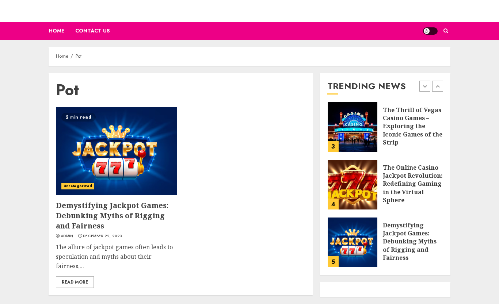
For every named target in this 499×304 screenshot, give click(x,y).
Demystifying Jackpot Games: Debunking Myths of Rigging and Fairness (112, 215)
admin (67, 236)
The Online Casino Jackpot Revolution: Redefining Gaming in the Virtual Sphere (413, 183)
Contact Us (92, 30)
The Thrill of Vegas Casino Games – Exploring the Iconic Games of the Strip (412, 126)
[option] (385, 130)
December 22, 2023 (102, 236)
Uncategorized (78, 186)
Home (56, 30)
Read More (75, 282)
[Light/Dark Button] (430, 31)
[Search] (445, 31)
